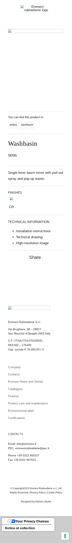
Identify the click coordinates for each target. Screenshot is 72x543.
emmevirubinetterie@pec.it (32, 448)
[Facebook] (46, 270)
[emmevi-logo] (36, 7)
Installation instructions (33, 231)
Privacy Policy (37, 492)
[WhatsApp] (53, 270)
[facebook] (39, 471)
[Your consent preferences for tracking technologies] (65, 536)
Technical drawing (29, 237)
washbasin (27, 124)
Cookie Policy (54, 492)
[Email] (60, 270)
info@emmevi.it (26, 443)
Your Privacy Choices (32, 521)
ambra (13, 124)
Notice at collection (20, 528)
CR (11, 207)
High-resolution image (32, 243)
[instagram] (32, 471)
